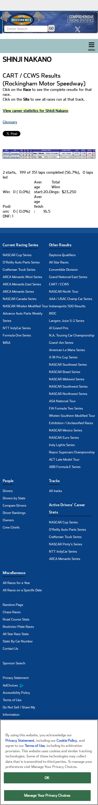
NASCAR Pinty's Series (65, 544)
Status (89, 150)
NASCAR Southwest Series (68, 386)
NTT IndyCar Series (17, 328)
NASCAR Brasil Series (64, 372)
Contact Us (10, 649)
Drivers (8, 491)
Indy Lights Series (62, 445)
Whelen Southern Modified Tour (72, 416)
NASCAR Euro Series (64, 438)
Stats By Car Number (18, 641)
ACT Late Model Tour (64, 459)
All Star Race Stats (16, 634)
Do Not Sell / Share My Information (19, 711)
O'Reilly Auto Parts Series (21, 262)
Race (6, 150)
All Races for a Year (16, 583)
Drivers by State (14, 498)
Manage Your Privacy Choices (47, 795)
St (24, 150)
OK (47, 778)
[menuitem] (26, 685)
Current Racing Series (20, 245)
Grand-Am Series (61, 343)
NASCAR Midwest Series (66, 379)
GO (51, 28)
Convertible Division (63, 270)
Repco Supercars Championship (72, 452)
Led (94, 150)
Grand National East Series (68, 277)
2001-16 (6, 157)
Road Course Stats (16, 619)
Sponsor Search (14, 663)
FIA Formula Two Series (66, 408)
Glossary (10, 122)
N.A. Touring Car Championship (71, 335)
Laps (77, 150)
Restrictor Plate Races (18, 627)
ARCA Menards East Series (22, 284)
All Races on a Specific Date (22, 590)
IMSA (6, 343)
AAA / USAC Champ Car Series (70, 299)
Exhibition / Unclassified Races (71, 423)
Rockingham (15, 153)
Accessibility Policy (16, 693)
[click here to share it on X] (79, 29)
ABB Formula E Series (65, 467)
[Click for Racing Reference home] (49, 22)
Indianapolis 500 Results (67, 306)
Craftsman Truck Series (19, 270)
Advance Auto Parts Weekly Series (22, 317)
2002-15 (6, 153)
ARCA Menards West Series (22, 277)
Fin (28, 150)
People (8, 481)
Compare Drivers (14, 505)
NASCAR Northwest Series (68, 394)
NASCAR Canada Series (19, 299)
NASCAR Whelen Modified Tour (25, 306)
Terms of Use (12, 700)
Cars (21, 150)
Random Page (13, 605)
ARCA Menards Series (18, 291)
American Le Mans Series (67, 350)
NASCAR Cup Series (17, 255)
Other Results (60, 245)
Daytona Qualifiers (62, 255)
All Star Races (59, 262)
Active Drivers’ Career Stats (67, 508)
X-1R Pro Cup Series (63, 357)
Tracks (54, 481)
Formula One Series (17, 335)
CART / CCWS (59, 284)
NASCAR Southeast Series (68, 365)
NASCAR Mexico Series (65, 430)
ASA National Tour (62, 401)
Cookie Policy (67, 740)
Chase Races (12, 612)
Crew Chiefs (11, 527)
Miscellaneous (14, 573)
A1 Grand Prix (58, 328)
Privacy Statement (16, 678)
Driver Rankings (14, 513)
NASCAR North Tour (63, 291)
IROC (52, 313)
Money (83, 150)
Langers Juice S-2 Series (66, 321)
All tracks (55, 491)
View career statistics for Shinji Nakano (35, 110)
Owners (8, 520)
